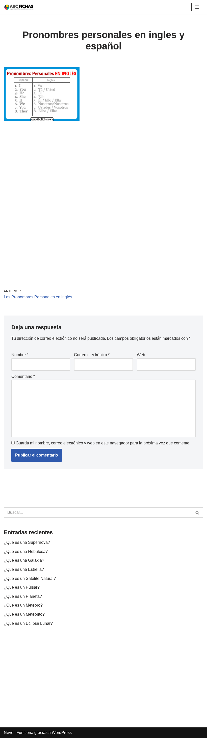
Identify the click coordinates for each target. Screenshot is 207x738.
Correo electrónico (92, 355)
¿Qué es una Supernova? (27, 542)
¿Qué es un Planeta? (23, 596)
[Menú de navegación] (197, 7)
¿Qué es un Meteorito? (24, 614)
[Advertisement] (103, 165)
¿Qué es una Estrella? (24, 569)
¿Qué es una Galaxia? (24, 560)
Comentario (23, 376)
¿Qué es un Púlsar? (22, 587)
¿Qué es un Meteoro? (23, 605)
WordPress (62, 732)
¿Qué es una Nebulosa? (26, 551)
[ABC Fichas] (19, 7)
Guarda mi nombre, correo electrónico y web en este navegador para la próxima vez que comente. (103, 443)
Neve (8, 732)
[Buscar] (197, 512)
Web (141, 355)
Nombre (19, 355)
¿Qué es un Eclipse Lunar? (28, 623)
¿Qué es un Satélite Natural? (30, 578)
